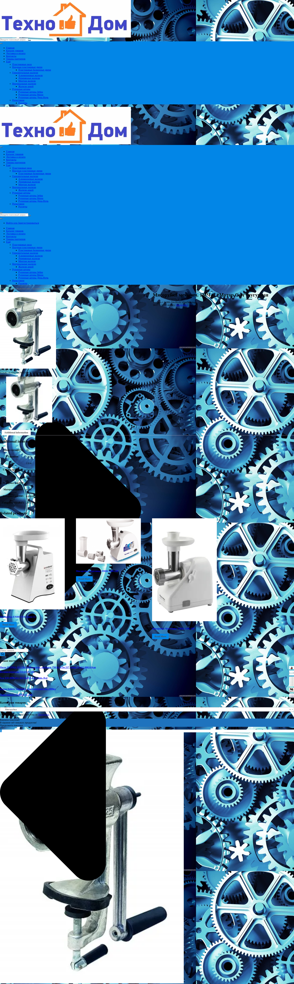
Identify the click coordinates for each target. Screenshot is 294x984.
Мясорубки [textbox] (146, 709)
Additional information (16, 432)
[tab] (16, 432)
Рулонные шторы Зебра (30, 92)
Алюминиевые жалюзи (30, 75)
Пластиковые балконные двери (34, 70)
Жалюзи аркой (26, 86)
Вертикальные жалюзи (24, 83)
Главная (10, 48)
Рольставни (18, 100)
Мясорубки (58, 288)
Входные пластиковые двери (27, 67)
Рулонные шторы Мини (30, 94)
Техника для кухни (41, 288)
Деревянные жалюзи (29, 78)
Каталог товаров (14, 50)
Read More (8, 624)
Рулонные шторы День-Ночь (33, 97)
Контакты (11, 56)
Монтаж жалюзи (27, 81)
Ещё (8, 61)
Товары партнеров (15, 59)
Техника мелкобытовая (19, 288)
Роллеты (22, 103)
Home (3, 288)
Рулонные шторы (21, 89)
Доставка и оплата (15, 53)
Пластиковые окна (22, 64)
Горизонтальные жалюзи (25, 72)
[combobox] (147, 709)
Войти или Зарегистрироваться (22, 223)
